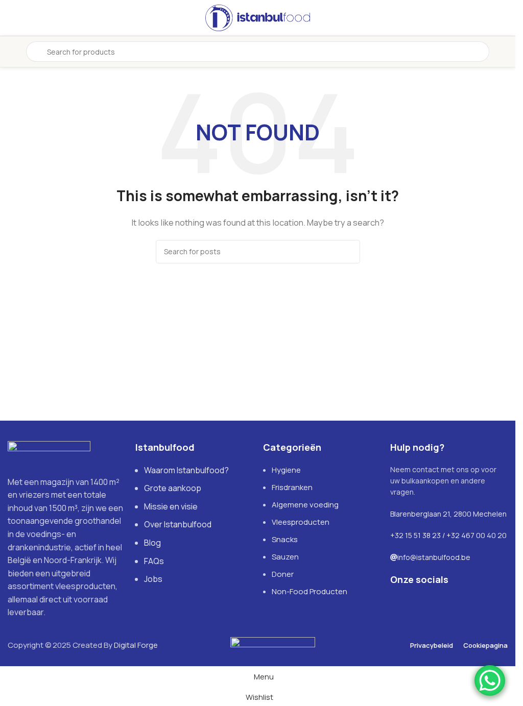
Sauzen (285, 556)
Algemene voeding (305, 504)
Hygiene (286, 470)
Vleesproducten (300, 522)
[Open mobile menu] (12, 51)
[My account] (503, 51)
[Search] (348, 251)
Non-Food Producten (309, 591)
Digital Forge (136, 645)
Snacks (285, 539)
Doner (283, 574)
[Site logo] (258, 17)
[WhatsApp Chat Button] (489, 680)
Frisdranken (292, 487)
